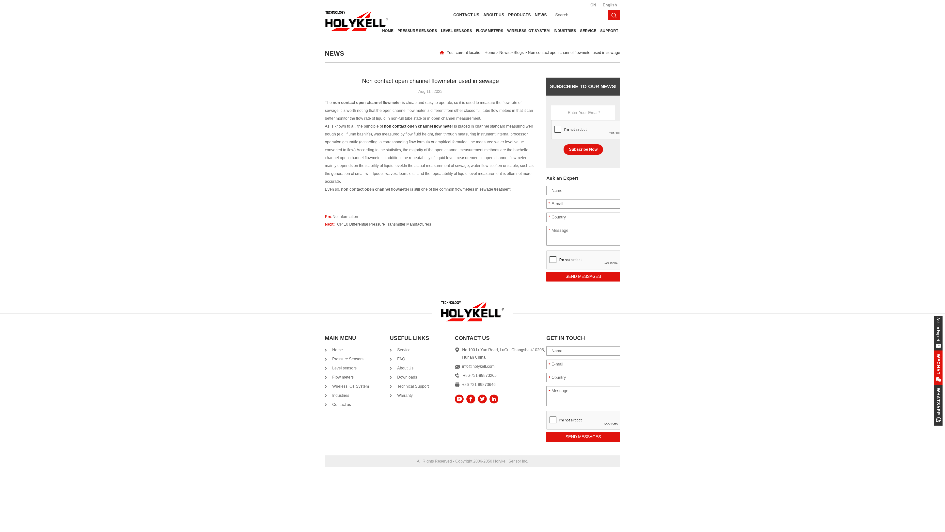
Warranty (405, 395)
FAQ (401, 359)
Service (588, 31)
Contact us (466, 15)
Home (388, 31)
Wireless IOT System (528, 31)
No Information (345, 217)
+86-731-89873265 (480, 375)
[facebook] (470, 399)
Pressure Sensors (417, 31)
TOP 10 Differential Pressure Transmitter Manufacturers (383, 224)
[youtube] (459, 399)
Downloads (407, 377)
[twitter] (482, 399)
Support (609, 31)
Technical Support (413, 386)
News (541, 15)
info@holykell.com (478, 366)
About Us (493, 15)
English (610, 5)
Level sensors (456, 31)
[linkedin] (493, 399)
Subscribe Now (583, 149)
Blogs (519, 52)
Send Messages (583, 276)
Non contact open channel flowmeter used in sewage (574, 52)
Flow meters (489, 31)
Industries (565, 31)
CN (593, 5)
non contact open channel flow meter (418, 126)
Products (519, 15)
